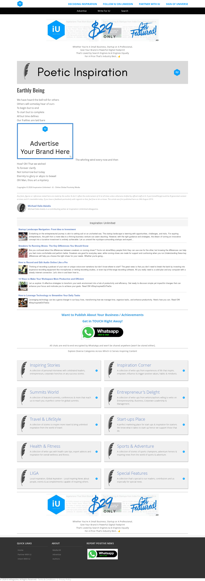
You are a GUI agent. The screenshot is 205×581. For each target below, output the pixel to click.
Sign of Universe (177, 4)
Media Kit (57, 550)
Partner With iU (149, 4)
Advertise (82, 10)
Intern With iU (24, 558)
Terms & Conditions (47, 579)
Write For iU (104, 10)
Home (20, 550)
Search (124, 10)
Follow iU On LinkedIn (118, 4)
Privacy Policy (65, 579)
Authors (56, 558)
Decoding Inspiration (82, 4)
